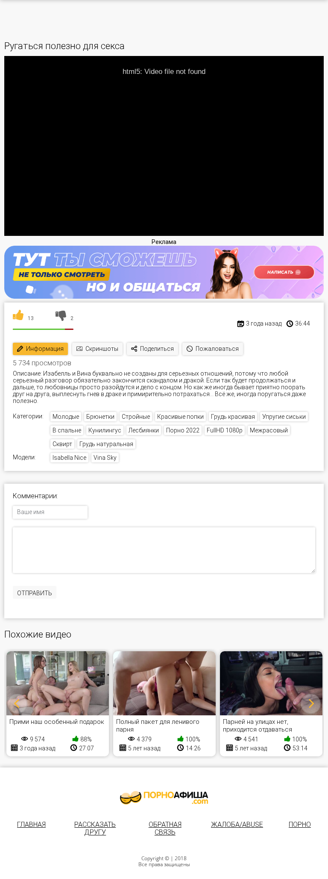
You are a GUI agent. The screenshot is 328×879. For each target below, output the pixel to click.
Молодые (66, 416)
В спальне (67, 430)
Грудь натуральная (106, 444)
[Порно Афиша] (164, 798)
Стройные (136, 416)
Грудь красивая (233, 416)
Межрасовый (269, 430)
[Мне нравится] (18, 318)
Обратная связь (165, 828)
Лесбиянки (144, 430)
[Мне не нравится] (61, 318)
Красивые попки (180, 416)
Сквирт (62, 444)
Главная (31, 824)
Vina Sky (105, 457)
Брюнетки (100, 416)
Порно (300, 824)
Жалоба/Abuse (237, 824)
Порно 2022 (182, 430)
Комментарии (35, 496)
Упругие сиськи (284, 416)
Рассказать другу (95, 828)
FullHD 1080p (225, 430)
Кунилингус (104, 430)
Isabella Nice (69, 457)
